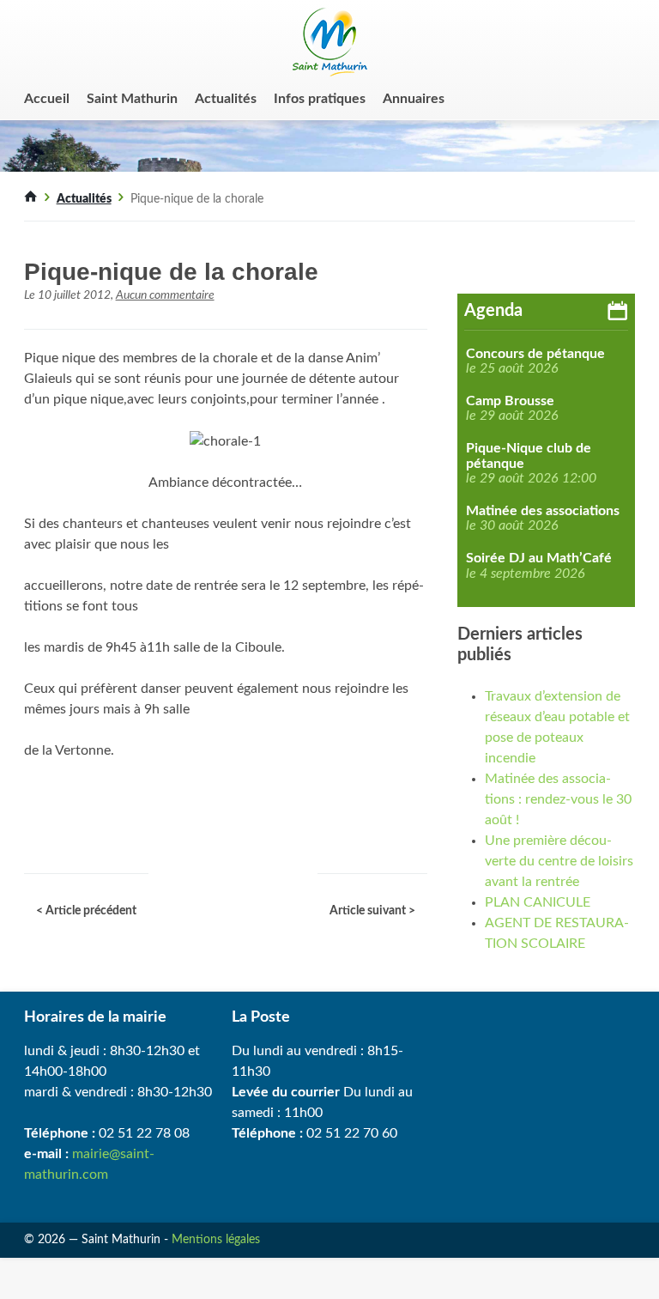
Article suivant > (372, 911)
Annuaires (413, 99)
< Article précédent (86, 911)
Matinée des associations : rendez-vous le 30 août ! (558, 799)
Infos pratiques (320, 99)
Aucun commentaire (165, 295)
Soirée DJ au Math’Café (539, 558)
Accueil (47, 99)
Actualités (226, 99)
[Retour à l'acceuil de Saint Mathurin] (31, 199)
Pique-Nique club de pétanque (528, 455)
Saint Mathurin (132, 99)
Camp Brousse (510, 401)
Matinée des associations (543, 511)
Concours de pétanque (535, 354)
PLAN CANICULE (537, 902)
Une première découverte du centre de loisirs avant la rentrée (559, 861)
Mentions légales (216, 1240)
